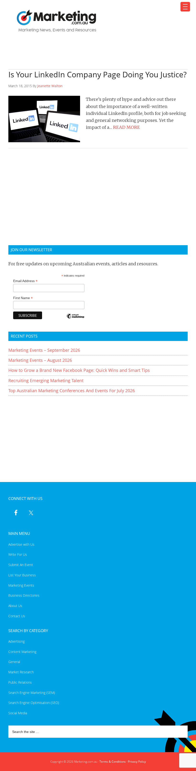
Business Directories (23, 595)
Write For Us (17, 554)
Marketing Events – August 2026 (40, 360)
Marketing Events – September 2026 (44, 350)
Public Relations (20, 682)
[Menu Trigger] (185, 6)
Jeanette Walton (50, 86)
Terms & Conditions (112, 762)
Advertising (16, 641)
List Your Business (22, 575)
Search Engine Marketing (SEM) (31, 692)
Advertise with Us (21, 544)
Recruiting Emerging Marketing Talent (45, 380)
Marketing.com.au (95, 21)
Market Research (21, 672)
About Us (15, 605)
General (14, 661)
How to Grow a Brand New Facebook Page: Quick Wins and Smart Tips (79, 370)
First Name (23, 298)
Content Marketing (22, 651)
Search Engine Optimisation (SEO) (33, 702)
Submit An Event (20, 564)
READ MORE (126, 127)
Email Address (25, 281)
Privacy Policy (137, 762)
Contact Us (16, 616)
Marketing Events (21, 585)
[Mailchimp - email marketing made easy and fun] (75, 319)
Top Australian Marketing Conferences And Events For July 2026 (71, 390)
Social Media (17, 713)
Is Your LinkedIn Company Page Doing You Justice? (97, 74)
